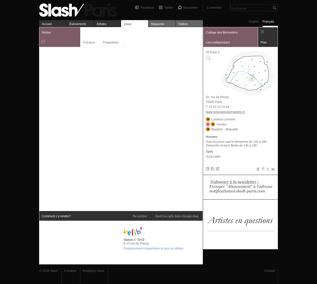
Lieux (127, 24)
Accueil (47, 24)
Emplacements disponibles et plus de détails (154, 248)
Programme (111, 42)
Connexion (214, 7)
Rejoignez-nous (93, 271)
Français (268, 21)
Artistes (101, 24)
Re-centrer (140, 216)
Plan (264, 42)
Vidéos (183, 24)
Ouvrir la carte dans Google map (177, 216)
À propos (89, 42)
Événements (77, 24)
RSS (206, 170)
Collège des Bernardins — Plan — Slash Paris (80, 9)
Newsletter (191, 7)
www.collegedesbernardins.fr (225, 112)
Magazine (157, 24)
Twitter (168, 7)
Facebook (147, 7)
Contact (270, 271)
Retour (46, 32)
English (254, 21)
